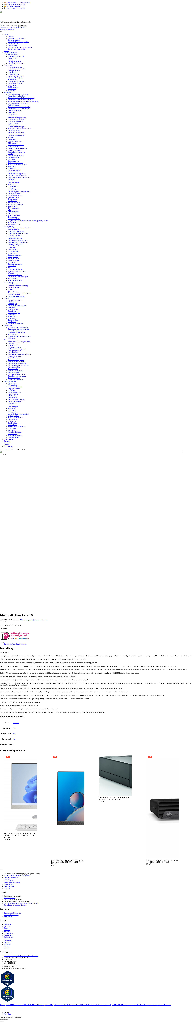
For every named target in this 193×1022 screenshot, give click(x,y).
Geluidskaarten (13, 72)
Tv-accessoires (12, 206)
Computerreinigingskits (15, 121)
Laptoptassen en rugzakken (16, 38)
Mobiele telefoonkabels (15, 417)
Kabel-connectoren (14, 405)
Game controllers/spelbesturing (18, 286)
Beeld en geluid (9, 226)
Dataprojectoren (13, 237)
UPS (9, 210)
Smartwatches (12, 201)
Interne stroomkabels (14, 401)
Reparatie (7, 441)
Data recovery (8, 439)
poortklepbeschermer (14, 193)
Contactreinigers (13, 123)
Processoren (12, 85)
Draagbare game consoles (16, 63)
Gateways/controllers (14, 356)
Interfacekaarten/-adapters (16, 399)
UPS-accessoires (13, 211)
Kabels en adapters (10, 381)
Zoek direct (23, 25)
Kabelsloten (12, 410)
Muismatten (11, 168)
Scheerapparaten (13, 186)
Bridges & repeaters (14, 347)
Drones (6, 51)
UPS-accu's (11, 213)
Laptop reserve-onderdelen (16, 49)
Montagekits (12, 166)
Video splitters (12, 434)
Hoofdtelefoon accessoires (16, 152)
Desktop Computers (10, 52)
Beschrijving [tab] (8, 644)
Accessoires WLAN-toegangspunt (19, 108)
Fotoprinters (12, 311)
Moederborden (12, 80)
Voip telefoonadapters (15, 435)
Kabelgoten (11, 408)
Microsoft (16, 723)
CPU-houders (12, 125)
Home (2, 450)
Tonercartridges (13, 320)
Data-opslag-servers (14, 351)
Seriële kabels (12, 423)
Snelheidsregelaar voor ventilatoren (19, 192)
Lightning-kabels (13, 416)
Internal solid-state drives (16, 76)
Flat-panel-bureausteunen (16, 136)
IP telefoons (11, 248)
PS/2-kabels (12, 421)
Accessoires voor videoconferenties (19, 107)
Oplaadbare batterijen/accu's (17, 175)
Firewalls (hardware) (14, 130)
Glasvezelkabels (13, 394)
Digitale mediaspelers (15, 239)
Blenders (11, 116)
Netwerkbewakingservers (16, 360)
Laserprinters (12, 307)
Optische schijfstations (15, 83)
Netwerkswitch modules (15, 370)
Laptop (6, 34)
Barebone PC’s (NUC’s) (16, 56)
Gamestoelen (12, 139)
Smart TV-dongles (14, 258)
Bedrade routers (13, 345)
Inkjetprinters (12, 302)
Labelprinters (12, 322)
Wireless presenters (14, 295)
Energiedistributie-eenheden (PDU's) (19, 128)
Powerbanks (12, 181)
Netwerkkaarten (13, 369)
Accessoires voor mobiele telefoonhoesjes (21, 98)
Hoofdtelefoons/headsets (16, 246)
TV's (9, 267)
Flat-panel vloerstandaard (16, 132)
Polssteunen (12, 179)
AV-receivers (12, 112)
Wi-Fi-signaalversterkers (15, 379)
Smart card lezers (13, 190)
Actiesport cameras (14, 230)
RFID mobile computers (15, 323)
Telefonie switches (14, 378)
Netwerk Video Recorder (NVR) (18, 365)
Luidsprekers (12, 253)
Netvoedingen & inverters (16, 81)
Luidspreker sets (13, 251)
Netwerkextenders (14, 367)
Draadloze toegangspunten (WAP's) (19, 354)
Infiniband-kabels (13, 437)
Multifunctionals (13, 309)
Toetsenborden (12, 291)
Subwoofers (12, 266)
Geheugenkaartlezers (14, 141)
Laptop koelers (12, 45)
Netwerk (7, 340)
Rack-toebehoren (13, 183)
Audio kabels (12, 383)
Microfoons (11, 262)
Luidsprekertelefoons (14, 255)
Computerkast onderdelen (16, 119)
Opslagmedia (8, 325)
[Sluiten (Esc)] (7, 1019)
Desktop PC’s (12, 58)
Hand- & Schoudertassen (16, 145)
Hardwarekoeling (13, 74)
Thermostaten (12, 217)
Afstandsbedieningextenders (17, 118)
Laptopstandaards (13, 43)
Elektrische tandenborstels (16, 134)
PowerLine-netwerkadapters (17, 376)
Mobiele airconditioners (15, 163)
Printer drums (12, 316)
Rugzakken (11, 184)
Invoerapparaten (9, 282)
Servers (10, 60)
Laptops (10, 36)
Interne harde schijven (15, 78)
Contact (6, 445)
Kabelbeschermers (14, 403)
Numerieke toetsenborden (16, 296)
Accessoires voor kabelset (16, 96)
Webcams (11, 273)
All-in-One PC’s (13, 54)
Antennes (11, 343)
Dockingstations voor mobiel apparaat (20, 47)
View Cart (7, 1014)
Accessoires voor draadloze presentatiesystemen (23, 101)
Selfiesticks (11, 188)
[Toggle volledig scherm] (3, 1019)
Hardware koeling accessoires (17, 148)
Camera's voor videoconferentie (18, 233)
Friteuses (11, 137)
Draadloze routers (13, 352)
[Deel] (5, 1019)
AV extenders (12, 385)
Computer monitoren (14, 235)
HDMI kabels (12, 396)
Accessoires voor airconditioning (18, 94)
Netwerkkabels (13, 419)
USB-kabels (12, 428)
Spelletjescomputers (14, 62)
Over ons (7, 443)
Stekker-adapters (13, 197)
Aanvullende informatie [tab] (19, 644)
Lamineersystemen (14, 157)
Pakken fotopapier (14, 313)
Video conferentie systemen (17, 271)
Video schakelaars (14, 215)
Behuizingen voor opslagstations (18, 329)
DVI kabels (11, 390)
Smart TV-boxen (13, 260)
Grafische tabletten (14, 287)
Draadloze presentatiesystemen (18, 240)
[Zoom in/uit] (1, 1019)
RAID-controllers (13, 87)
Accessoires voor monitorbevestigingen (20, 99)
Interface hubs (12, 398)
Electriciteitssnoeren (14, 392)
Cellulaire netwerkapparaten (17, 349)
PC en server (24, 620)
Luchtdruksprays (13, 161)
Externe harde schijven (15, 331)
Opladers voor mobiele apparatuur (19, 177)
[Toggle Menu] (1, 31)
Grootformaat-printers (15, 300)
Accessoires (8, 92)
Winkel (8, 450)
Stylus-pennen (12, 199)
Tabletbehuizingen (14, 202)
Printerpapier (12, 318)
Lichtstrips (11, 159)
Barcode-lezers (12, 284)
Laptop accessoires (14, 40)
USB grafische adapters (15, 269)
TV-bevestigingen (13, 208)
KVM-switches (13, 412)
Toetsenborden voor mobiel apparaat (19, 293)
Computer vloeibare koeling (17, 69)
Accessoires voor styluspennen (18, 103)
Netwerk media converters (16, 361)
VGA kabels (12, 430)
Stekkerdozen (12, 425)
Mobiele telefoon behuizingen (17, 164)
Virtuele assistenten (14, 219)
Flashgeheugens (13, 334)
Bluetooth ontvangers (15, 387)
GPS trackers (12, 143)
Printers (6, 298)
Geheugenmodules (14, 71)
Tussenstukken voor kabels (16, 426)
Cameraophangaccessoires (16, 231)
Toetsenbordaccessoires (15, 204)
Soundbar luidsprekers (15, 264)
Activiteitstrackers (13, 105)
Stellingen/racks (13, 257)
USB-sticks (11, 338)
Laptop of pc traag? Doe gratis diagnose (12, 27)
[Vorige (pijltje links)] (1, 1021)
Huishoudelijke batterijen (16, 155)
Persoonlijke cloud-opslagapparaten (19, 336)
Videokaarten (12, 89)
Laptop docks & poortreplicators (18, 42)
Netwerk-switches (14, 372)
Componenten (8, 65)
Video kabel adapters (14, 432)
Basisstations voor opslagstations (18, 327)
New (46, 620)
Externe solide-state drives (16, 333)
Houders (10, 154)
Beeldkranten (12, 114)
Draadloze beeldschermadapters (18, 242)
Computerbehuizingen (15, 67)
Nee (14, 728)
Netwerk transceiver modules (17, 363)
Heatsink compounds (14, 150)
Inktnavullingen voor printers (17, 305)
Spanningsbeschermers (15, 195)
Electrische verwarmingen (16, 127)
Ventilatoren (12, 222)
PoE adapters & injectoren (16, 374)
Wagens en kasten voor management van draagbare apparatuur (28, 221)
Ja (13, 744)
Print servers (12, 314)
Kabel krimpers (13, 407)
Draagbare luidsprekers (15, 244)
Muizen (10, 289)
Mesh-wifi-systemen (14, 358)
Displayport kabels (14, 389)
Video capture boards (15, 275)
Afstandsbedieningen (14, 110)
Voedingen (11, 90)
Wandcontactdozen (14, 224)
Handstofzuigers (13, 146)
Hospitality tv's (12, 249)
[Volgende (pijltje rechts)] (3, 1021)
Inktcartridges (12, 304)
